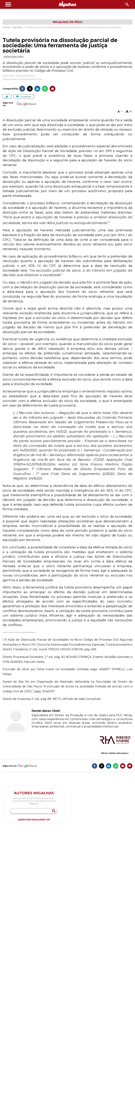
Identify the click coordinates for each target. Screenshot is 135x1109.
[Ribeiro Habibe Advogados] (114, 740)
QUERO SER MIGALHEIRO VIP (34, 820)
